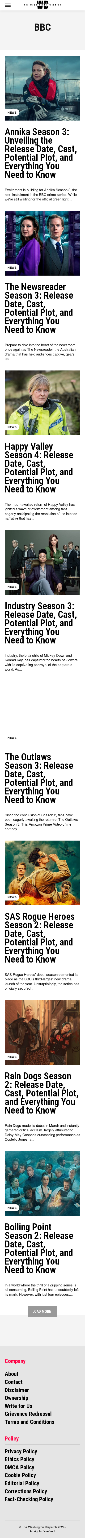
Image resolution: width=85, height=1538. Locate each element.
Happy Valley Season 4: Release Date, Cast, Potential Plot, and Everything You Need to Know (39, 468)
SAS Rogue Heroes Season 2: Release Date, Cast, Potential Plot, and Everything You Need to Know (40, 938)
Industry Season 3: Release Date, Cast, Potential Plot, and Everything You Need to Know (41, 623)
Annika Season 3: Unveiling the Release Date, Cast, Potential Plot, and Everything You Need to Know (41, 153)
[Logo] (42, 4)
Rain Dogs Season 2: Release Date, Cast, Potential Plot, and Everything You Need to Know (42, 1093)
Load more (42, 1311)
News (12, 112)
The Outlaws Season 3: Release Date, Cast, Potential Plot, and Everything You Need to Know (39, 778)
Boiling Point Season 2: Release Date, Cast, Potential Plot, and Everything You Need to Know (39, 1248)
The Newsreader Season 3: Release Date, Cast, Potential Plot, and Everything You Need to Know (39, 308)
